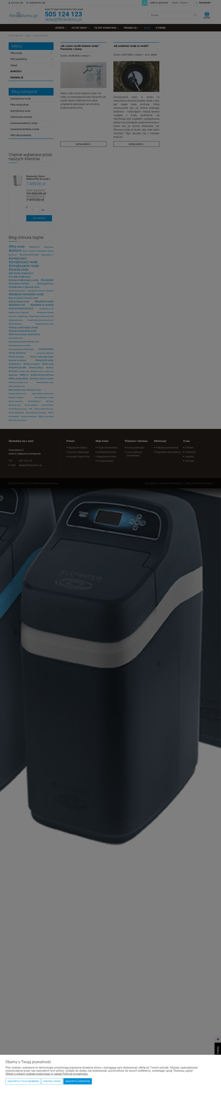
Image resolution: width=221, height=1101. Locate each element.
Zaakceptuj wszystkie (77, 1081)
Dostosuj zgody (52, 1081)
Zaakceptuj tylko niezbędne (23, 1081)
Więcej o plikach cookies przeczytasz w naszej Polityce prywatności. (47, 1073)
